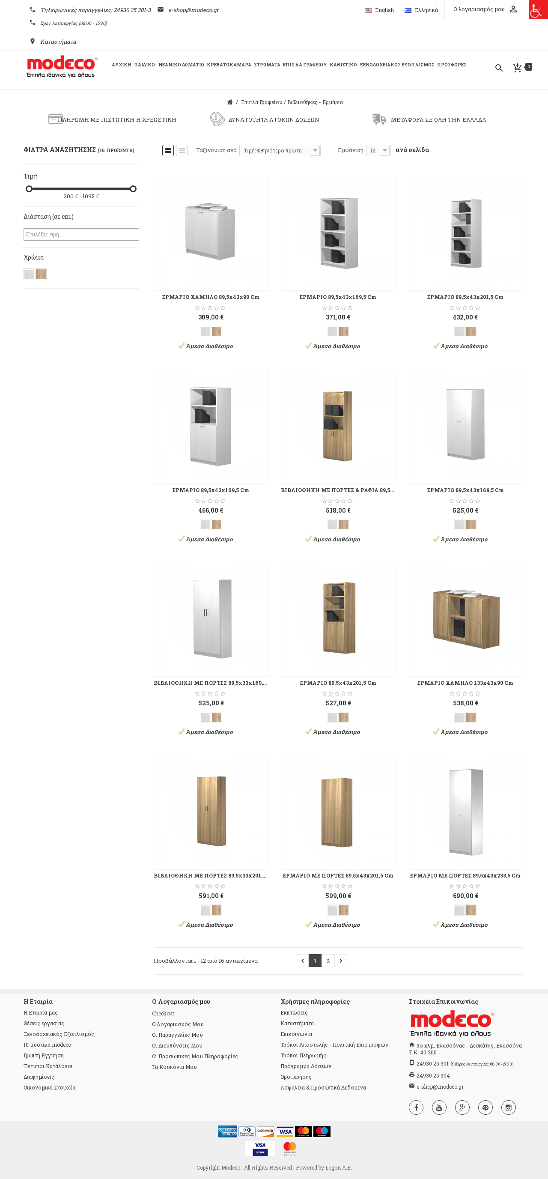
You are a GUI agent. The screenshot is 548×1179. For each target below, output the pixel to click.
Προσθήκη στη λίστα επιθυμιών (254, 225)
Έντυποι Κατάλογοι (48, 1066)
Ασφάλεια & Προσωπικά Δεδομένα (323, 1087)
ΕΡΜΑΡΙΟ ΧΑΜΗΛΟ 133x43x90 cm (465, 682)
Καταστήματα (58, 41)
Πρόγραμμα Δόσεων (305, 1066)
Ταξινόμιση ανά (216, 150)
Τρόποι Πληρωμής (303, 1055)
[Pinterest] (485, 1107)
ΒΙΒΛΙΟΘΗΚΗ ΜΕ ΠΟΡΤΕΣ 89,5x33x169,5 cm (211, 682)
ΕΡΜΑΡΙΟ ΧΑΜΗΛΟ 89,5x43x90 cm (210, 296)
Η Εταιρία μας (41, 1012)
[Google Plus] (462, 1107)
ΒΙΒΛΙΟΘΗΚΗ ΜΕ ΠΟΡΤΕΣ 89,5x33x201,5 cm (211, 875)
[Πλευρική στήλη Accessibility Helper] (538, 9)
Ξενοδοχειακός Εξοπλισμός (59, 1033)
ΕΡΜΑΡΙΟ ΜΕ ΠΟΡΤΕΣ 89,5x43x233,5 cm (465, 875)
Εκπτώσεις (294, 1012)
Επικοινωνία (296, 1033)
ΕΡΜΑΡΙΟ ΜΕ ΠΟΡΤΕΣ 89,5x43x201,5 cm (338, 875)
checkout (163, 1013)
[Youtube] (439, 1107)
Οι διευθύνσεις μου (177, 1045)
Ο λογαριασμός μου (178, 1024)
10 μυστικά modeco (47, 1044)
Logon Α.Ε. (338, 1167)
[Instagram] (508, 1107)
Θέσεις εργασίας (44, 1023)
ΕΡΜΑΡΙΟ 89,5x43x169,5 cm (338, 296)
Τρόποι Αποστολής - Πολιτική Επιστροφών (334, 1044)
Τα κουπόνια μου (174, 1066)
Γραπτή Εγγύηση (44, 1055)
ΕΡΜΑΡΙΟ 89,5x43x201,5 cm (465, 296)
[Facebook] (416, 1107)
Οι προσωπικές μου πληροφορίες (195, 1056)
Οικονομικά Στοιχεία (49, 1087)
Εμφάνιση (350, 150)
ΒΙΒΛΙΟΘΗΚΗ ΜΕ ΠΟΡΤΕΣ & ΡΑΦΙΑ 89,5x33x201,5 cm (338, 490)
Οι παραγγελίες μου (177, 1034)
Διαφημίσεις (39, 1076)
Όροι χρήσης (296, 1076)
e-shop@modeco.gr (193, 10)
